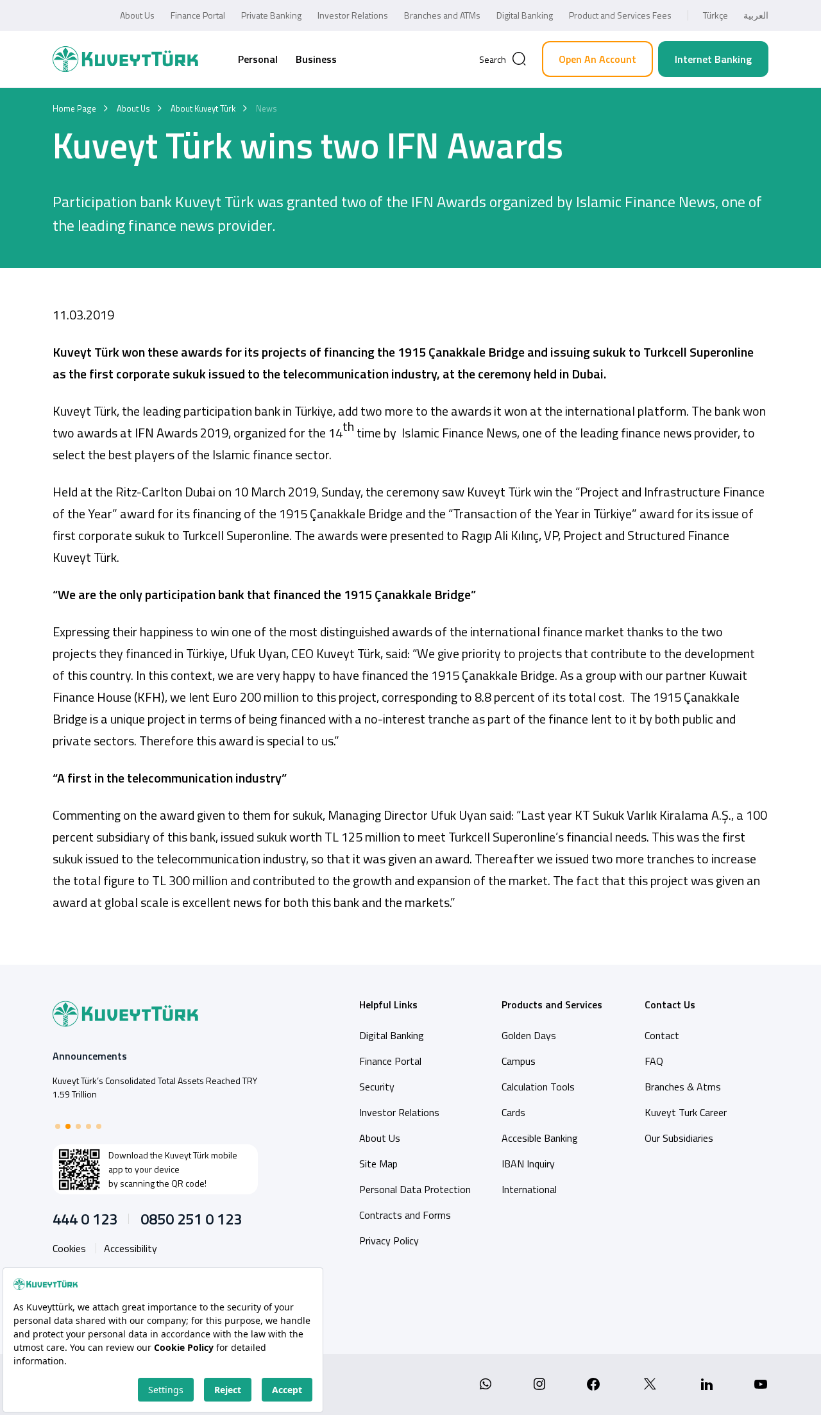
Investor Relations (352, 15)
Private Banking (271, 15)
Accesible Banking (540, 1138)
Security (376, 1086)
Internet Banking (713, 59)
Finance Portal (198, 15)
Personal (258, 59)
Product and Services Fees (620, 15)
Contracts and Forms (405, 1215)
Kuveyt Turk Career (686, 1112)
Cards (513, 1112)
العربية (755, 15)
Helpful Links (388, 1004)
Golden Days (529, 1035)
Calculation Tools (538, 1086)
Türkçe (715, 15)
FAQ (654, 1061)
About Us (137, 15)
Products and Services (552, 1004)
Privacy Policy (389, 1240)
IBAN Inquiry (528, 1163)
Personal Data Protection (415, 1189)
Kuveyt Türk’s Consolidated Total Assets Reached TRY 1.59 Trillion (155, 1087)
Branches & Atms (683, 1086)
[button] (57, 1126)
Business (316, 59)
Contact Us (670, 1004)
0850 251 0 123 (191, 1219)
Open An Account (597, 59)
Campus (519, 1061)
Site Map (378, 1163)
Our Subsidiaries (679, 1138)
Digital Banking (524, 15)
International (529, 1189)
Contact (662, 1035)
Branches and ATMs (442, 15)
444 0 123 (85, 1219)
